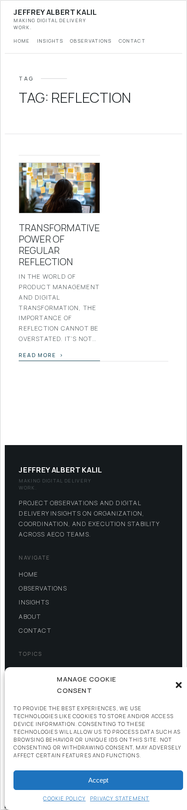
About (30, 616)
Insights (50, 40)
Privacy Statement (119, 798)
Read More (37, 355)
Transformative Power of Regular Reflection (59, 244)
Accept (98, 780)
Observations (91, 40)
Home (21, 40)
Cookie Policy (64, 798)
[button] (178, 685)
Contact (132, 40)
